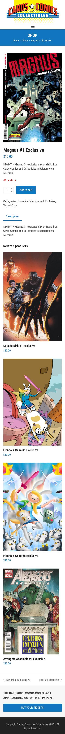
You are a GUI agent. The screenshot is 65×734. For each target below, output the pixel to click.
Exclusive (50, 201)
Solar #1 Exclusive (49, 680)
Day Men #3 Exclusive (16, 680)
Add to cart (26, 190)
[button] (32, 27)
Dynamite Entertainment (31, 201)
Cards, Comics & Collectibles (32, 724)
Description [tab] (12, 216)
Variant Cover (10, 205)
